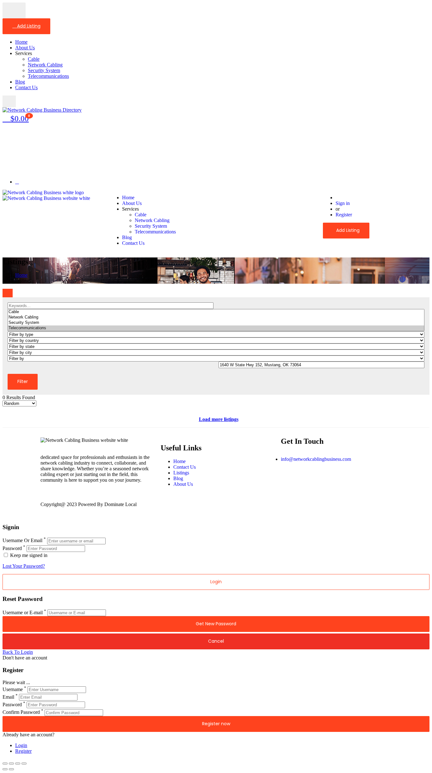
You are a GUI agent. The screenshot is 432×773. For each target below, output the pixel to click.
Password (12, 548)
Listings (181, 472)
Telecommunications (48, 76)
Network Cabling (45, 64)
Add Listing (28, 26)
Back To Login (18, 652)
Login (21, 745)
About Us (25, 47)
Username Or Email (22, 540)
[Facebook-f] (289, 481)
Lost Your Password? (24, 566)
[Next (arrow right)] (11, 769)
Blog (20, 81)
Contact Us (26, 87)
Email (8, 697)
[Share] (11, 763)
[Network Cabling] (216, 317)
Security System (44, 70)
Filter (22, 381)
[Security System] (216, 322)
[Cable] (216, 312)
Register (344, 214)
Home (21, 42)
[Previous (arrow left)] (5, 769)
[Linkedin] (323, 481)
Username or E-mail (23, 612)
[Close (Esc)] (5, 763)
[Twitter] (306, 481)
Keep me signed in (28, 555)
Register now (216, 723)
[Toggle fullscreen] (17, 763)
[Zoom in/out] (24, 763)
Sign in (343, 203)
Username (13, 689)
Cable (34, 59)
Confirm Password (21, 712)
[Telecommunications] (216, 328)
